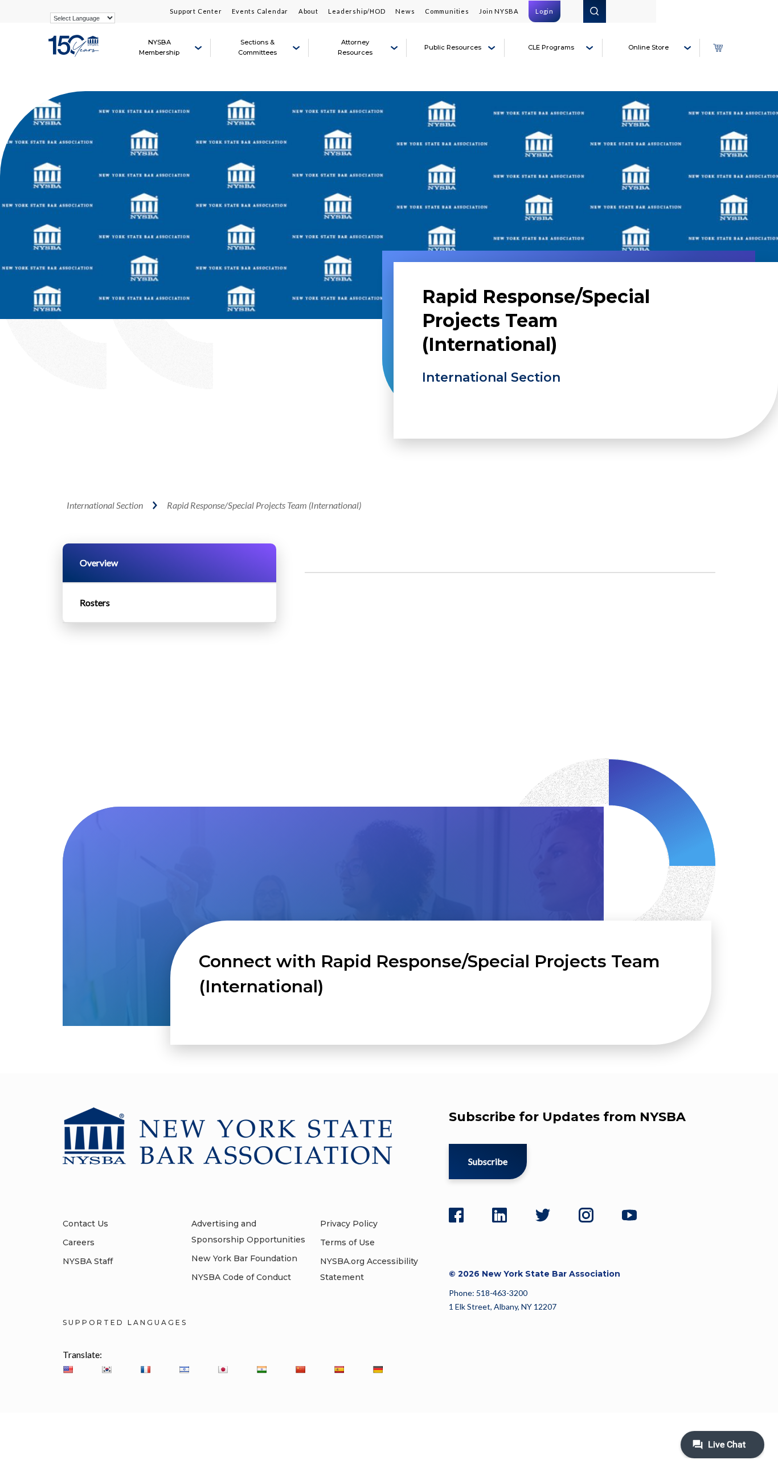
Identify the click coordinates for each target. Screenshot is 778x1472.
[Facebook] (456, 1215)
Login (544, 11)
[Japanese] (223, 1369)
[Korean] (106, 1369)
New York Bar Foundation (244, 1258)
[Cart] (717, 48)
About (308, 11)
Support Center (196, 11)
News (405, 11)
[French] (145, 1369)
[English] (68, 1369)
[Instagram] (586, 1215)
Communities (447, 11)
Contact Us (85, 1224)
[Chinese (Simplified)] (300, 1369)
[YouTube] (629, 1215)
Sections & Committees (257, 47)
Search (594, 11)
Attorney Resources (355, 47)
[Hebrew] (184, 1369)
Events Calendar (260, 11)
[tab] (169, 562)
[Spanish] (339, 1369)
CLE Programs (551, 47)
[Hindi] (261, 1369)
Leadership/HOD (356, 11)
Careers (79, 1242)
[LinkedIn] (499, 1215)
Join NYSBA (498, 11)
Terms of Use (347, 1242)
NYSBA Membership (159, 47)
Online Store (648, 47)
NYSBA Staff (88, 1261)
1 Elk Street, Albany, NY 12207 (502, 1306)
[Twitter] (542, 1215)
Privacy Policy (349, 1224)
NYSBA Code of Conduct (241, 1277)
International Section (491, 377)
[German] (377, 1369)
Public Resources (452, 47)
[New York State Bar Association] (75, 52)
